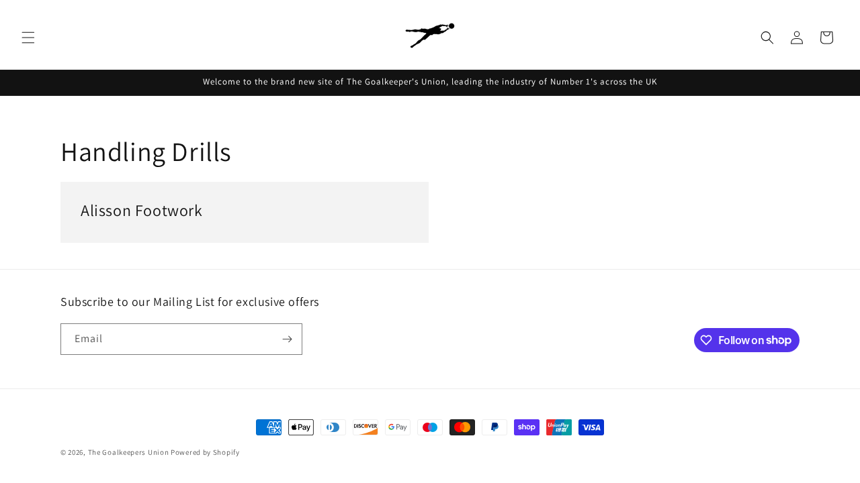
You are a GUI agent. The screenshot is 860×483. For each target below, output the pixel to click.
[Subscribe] (287, 339)
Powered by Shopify (205, 452)
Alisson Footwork (142, 210)
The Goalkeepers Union (128, 452)
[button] (28, 37)
